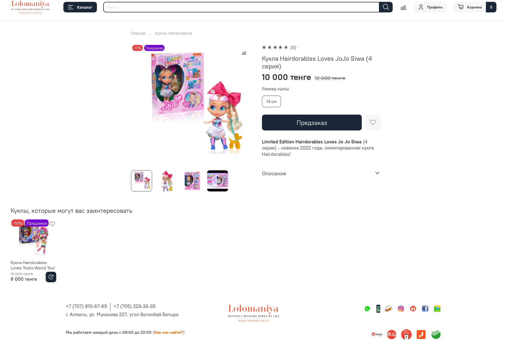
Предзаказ (312, 122)
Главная (138, 33)
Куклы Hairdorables (173, 33)
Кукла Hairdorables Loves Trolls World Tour (33, 265)
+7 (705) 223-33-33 (134, 306)
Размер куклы (275, 88)
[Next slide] (245, 104)
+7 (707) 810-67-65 (86, 306)
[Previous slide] (139, 104)
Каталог (84, 7)
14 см (271, 101)
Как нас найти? (168, 332)
